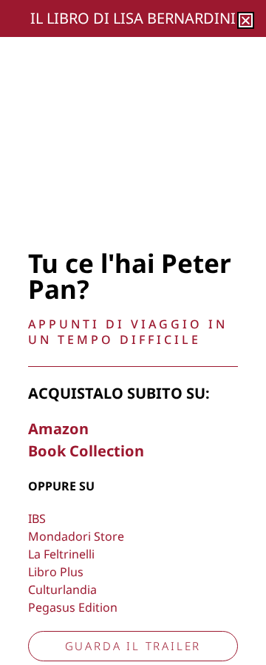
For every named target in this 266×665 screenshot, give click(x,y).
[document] (133, 332)
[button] (245, 20)
